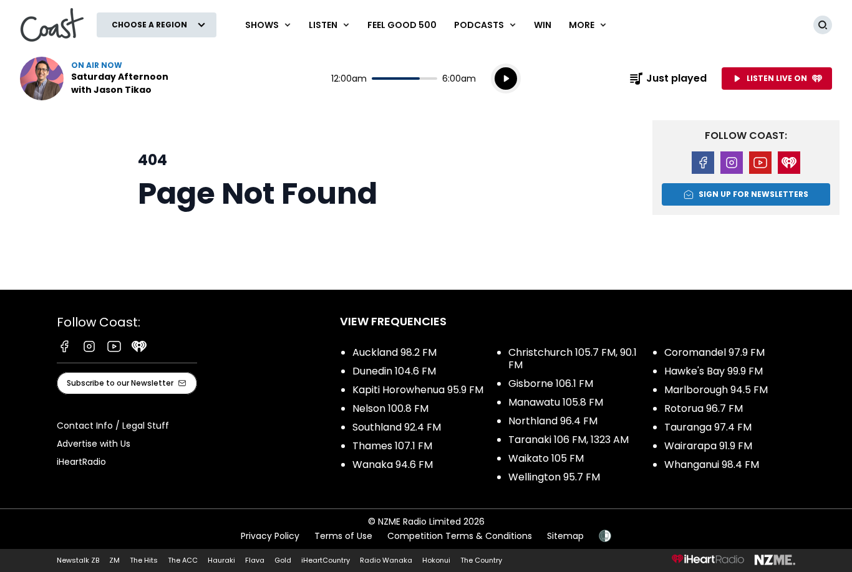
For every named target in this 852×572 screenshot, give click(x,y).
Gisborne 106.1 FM (550, 383)
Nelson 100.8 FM (390, 408)
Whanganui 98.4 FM (711, 464)
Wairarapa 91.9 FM (708, 446)
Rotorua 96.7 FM (703, 408)
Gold (282, 560)
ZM (114, 560)
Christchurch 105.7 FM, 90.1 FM (572, 358)
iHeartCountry (325, 560)
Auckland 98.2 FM (394, 352)
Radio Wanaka (386, 560)
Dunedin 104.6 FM (394, 371)
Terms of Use (343, 536)
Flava (254, 560)
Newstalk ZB (78, 560)
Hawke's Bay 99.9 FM (713, 371)
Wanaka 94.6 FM (392, 464)
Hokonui (436, 560)
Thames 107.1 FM (392, 446)
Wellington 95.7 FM (554, 477)
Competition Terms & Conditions (459, 536)
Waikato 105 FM (546, 458)
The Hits (144, 560)
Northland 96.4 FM (553, 421)
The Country (481, 560)
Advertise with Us (93, 443)
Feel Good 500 (402, 25)
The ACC (183, 560)
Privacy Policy (270, 536)
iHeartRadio (81, 461)
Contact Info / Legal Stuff (113, 425)
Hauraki (221, 560)
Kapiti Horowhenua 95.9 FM (417, 390)
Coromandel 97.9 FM (714, 352)
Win (542, 25)
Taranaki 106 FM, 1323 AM (568, 439)
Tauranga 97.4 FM (708, 427)
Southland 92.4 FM (396, 427)
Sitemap (565, 536)
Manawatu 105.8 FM (555, 402)
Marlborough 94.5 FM (716, 390)
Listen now (100, 78)
